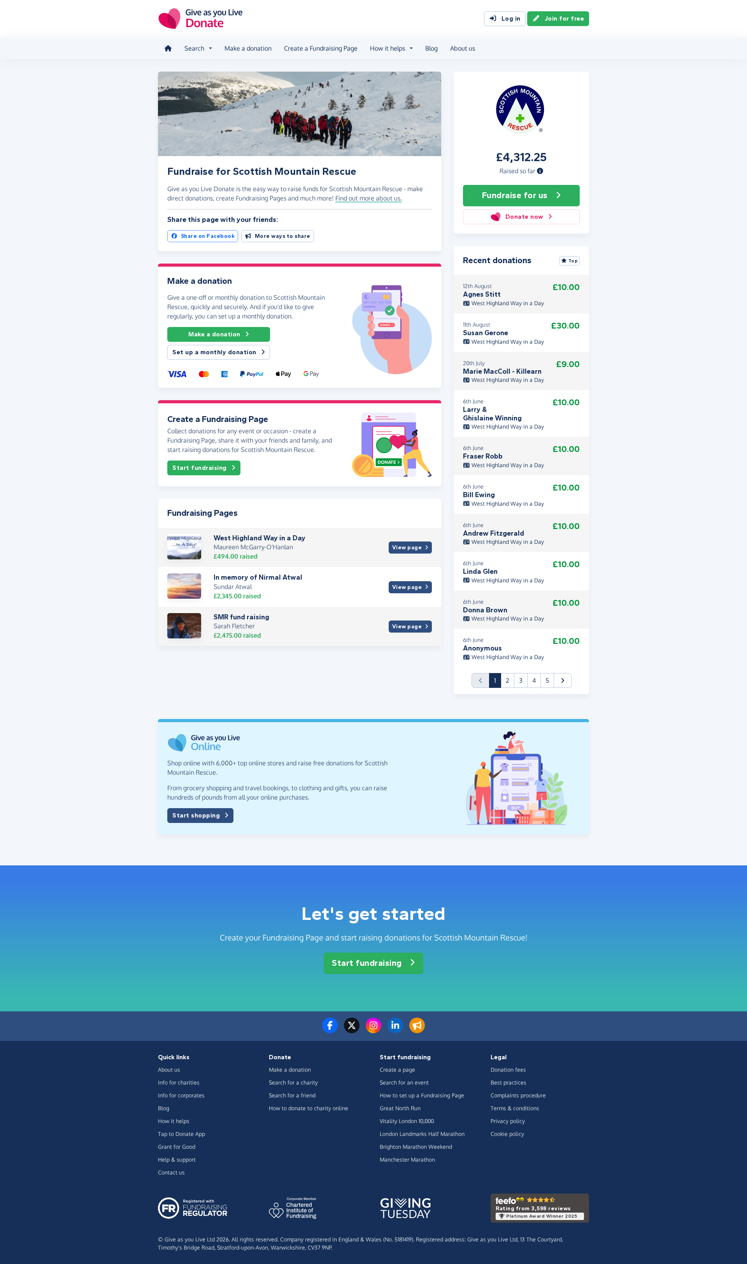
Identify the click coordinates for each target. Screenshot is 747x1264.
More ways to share (282, 236)
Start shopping (196, 815)
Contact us (171, 1172)
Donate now (524, 216)
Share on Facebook (208, 236)
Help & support (177, 1159)
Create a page (397, 1069)
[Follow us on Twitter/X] (351, 1030)
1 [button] (497, 680)
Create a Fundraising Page (321, 48)
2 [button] (507, 680)
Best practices (508, 1082)
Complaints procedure (518, 1095)
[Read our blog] (417, 1030)
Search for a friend (292, 1095)
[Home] (168, 48)
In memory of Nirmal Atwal (258, 577)
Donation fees (508, 1069)
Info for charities (179, 1082)
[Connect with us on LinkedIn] (395, 1030)
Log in (511, 18)
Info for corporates (181, 1095)
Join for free (564, 18)
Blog (431, 48)
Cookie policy (507, 1133)
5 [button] (547, 680)
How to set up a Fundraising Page (422, 1095)
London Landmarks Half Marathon (422, 1133)
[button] (540, 171)
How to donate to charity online (308, 1108)
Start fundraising (199, 467)
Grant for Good (176, 1146)
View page (407, 547)
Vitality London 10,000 (407, 1121)
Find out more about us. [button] (368, 198)
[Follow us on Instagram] (373, 1030)
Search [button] (194, 48)
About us (462, 48)
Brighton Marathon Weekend (416, 1146)
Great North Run (400, 1108)
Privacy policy (508, 1121)
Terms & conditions (515, 1108)
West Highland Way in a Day (259, 538)
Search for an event (404, 1082)
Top (573, 261)
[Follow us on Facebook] (330, 1030)
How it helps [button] (387, 48)
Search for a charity (293, 1082)
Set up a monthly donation (214, 352)
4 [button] (534, 680)
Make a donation (248, 48)
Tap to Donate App (181, 1133)
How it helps (173, 1121)
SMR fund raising (241, 617)
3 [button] (521, 680)
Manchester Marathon (407, 1159)
